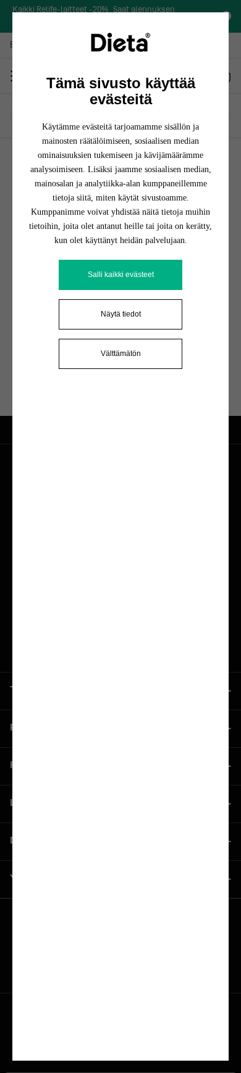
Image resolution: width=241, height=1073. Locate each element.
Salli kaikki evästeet (121, 274)
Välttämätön (121, 353)
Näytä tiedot (121, 314)
